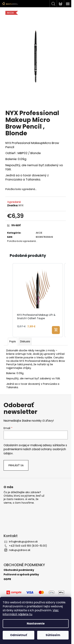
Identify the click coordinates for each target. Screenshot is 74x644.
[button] (9, 300)
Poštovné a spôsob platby (21, 574)
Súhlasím (53, 635)
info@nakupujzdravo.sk (23, 541)
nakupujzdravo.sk (19, 550)
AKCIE (39, 232)
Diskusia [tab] (25, 341)
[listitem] (38, 300)
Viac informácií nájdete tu (31, 612)
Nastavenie (36, 623)
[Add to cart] (56, 330)
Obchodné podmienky (19, 570)
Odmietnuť (18, 635)
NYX (21, 205)
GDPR (7, 579)
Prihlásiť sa (16, 465)
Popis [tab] (12, 341)
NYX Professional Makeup (24, 143)
